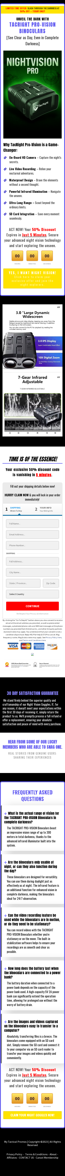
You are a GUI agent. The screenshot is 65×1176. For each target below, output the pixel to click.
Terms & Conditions (36, 1154)
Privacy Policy (14, 1154)
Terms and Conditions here (34, 640)
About (53, 1154)
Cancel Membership (47, 1157)
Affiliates (12, 1157)
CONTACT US (26, 1157)
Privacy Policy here (54, 637)
